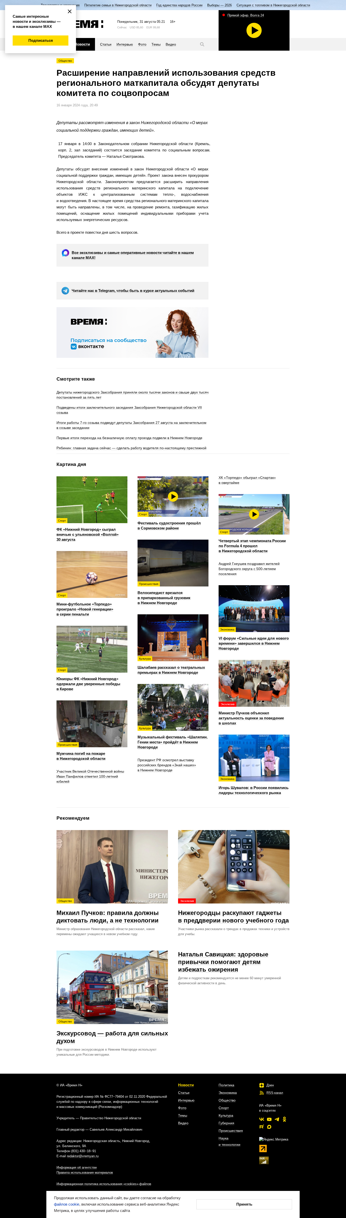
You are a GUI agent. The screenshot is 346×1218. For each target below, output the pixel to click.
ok (284, 1119)
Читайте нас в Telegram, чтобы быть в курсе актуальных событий (133, 290)
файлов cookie (66, 1204)
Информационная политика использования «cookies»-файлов (103, 1184)
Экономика (228, 1093)
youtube (269, 1119)
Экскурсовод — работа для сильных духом (112, 1032)
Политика (226, 1085)
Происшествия (231, 1131)
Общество (65, 60)
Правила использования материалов (84, 1172)
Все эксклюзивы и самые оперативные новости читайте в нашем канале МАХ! (133, 255)
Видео (183, 1123)
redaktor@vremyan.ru (83, 1156)
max (269, 1126)
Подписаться (40, 40)
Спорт (224, 1108)
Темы (182, 1115)
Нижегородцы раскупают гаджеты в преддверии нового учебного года (233, 911)
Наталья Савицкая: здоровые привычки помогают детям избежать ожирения (223, 962)
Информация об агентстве (76, 1167)
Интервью (186, 1100)
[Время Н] (79, 24)
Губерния (226, 1123)
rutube (261, 1126)
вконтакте (261, 1119)
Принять (244, 1204)
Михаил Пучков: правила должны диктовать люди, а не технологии (107, 911)
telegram (276, 1119)
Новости (186, 1085)
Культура (226, 1115)
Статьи (183, 1093)
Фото (182, 1108)
